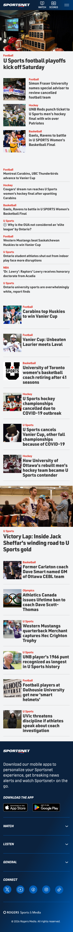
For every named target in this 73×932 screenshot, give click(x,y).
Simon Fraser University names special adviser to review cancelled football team (49, 90)
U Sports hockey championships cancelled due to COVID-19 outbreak (42, 405)
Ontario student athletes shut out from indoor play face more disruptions (36, 258)
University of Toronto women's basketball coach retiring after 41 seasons (45, 375)
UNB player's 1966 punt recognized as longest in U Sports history (46, 661)
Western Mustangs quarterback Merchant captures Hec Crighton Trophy (45, 633)
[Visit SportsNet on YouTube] (20, 889)
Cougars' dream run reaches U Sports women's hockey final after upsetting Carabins (30, 193)
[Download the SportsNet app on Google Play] (46, 807)
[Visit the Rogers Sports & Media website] (22, 912)
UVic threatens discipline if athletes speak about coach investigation (43, 723)
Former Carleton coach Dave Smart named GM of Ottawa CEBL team (45, 571)
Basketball (35, 131)
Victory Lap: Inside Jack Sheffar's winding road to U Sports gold (36, 542)
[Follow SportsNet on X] (7, 889)
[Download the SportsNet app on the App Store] (15, 807)
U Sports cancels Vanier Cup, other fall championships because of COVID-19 (44, 436)
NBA (6, 267)
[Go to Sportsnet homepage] (16, 5)
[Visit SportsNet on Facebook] (33, 889)
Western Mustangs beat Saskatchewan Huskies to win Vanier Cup (31, 242)
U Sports (8, 221)
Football (8, 55)
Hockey (33, 105)
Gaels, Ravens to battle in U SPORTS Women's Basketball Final (47, 140)
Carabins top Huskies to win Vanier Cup (44, 313)
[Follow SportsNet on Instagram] (46, 889)
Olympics (28, 590)
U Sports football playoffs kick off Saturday (34, 63)
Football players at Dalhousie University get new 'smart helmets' (43, 692)
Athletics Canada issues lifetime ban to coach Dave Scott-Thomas (44, 602)
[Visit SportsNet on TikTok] (59, 889)
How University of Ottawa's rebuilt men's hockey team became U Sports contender (45, 467)
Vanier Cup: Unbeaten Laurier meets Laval (44, 341)
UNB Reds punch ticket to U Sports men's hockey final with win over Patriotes (49, 116)
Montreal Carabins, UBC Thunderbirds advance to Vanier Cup (30, 175)
